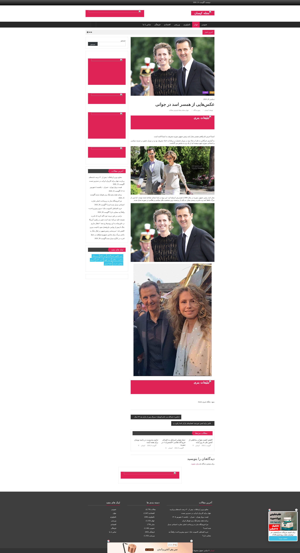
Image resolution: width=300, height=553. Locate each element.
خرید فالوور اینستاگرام (115, 256)
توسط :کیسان (208, 110)
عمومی (204, 25)
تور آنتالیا (103, 256)
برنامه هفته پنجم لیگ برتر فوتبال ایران (189, 32)
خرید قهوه (107, 260)
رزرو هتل (95, 256)
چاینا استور (108, 264)
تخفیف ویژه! (283, 538)
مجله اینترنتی (177, 110)
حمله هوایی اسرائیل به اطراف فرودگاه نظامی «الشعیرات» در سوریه (173, 442)
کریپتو (92, 260)
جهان (196, 25)
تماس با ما (147, 25)
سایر (153, 524)
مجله (183, 110)
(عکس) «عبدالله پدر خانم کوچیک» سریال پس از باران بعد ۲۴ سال (157, 417)
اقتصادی (167, 25)
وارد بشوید (195, 464)
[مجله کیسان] (211, 25)
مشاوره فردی (118, 264)
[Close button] (296, 510)
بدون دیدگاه (196, 110)
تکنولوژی (186, 25)
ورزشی (177, 25)
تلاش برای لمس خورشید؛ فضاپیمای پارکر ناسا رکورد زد (192, 423)
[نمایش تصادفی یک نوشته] (88, 24)
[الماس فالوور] (172, 387)
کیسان (198, 445)
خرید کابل (99, 260)
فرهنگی (157, 25)
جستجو (123, 41)
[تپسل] (108, 541)
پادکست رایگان (117, 260)
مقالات (205, 92)
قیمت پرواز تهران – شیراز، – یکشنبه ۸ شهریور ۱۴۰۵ (190, 517)
